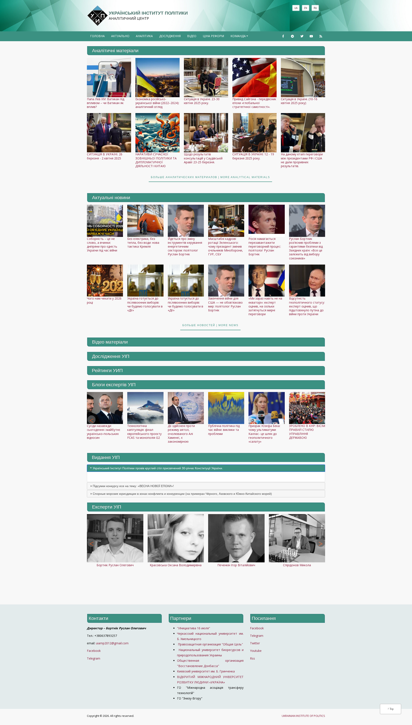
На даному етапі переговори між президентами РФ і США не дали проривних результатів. (302, 160)
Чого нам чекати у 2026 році (104, 300)
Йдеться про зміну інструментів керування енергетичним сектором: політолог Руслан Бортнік (185, 246)
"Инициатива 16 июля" (193, 628)
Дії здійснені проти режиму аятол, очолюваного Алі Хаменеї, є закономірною (181, 433)
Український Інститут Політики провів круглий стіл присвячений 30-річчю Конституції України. (158, 468)
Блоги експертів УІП (114, 384)
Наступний (320, 419)
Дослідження (170, 36)
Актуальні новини (111, 197)
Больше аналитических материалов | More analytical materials (210, 177)
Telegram (93, 658)
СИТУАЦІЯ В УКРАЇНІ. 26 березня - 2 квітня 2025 (104, 156)
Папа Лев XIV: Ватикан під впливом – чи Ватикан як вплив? (105, 103)
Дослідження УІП (110, 356)
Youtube (256, 651)
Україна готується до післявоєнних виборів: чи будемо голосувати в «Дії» (145, 304)
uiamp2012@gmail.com (112, 643)
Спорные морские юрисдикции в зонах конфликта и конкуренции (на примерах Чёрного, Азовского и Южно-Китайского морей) (182, 493)
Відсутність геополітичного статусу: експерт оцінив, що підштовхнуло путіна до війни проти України (307, 306)
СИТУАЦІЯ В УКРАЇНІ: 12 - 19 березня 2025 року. (253, 156)
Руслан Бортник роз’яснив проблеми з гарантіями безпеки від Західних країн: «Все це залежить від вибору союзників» (306, 248)
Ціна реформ (213, 36)
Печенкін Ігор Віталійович (236, 565)
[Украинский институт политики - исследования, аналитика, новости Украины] (97, 15)
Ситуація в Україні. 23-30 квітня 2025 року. (202, 101)
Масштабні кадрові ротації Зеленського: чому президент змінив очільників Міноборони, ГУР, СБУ (225, 246)
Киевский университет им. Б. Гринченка (206, 671)
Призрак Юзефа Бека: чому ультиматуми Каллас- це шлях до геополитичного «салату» (264, 433)
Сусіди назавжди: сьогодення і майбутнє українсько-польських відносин (103, 432)
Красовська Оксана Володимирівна (175, 565)
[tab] (206, 468)
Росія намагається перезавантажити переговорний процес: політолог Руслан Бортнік (264, 246)
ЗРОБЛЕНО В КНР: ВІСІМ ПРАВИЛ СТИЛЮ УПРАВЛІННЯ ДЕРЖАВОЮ (307, 432)
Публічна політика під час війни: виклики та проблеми (224, 430)
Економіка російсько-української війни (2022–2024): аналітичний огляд (157, 103)
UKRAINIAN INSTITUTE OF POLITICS (303, 716)
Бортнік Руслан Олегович (115, 565)
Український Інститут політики (148, 13)
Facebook (94, 651)
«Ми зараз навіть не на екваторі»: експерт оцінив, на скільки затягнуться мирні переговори (265, 306)
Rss (252, 658)
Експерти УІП (106, 507)
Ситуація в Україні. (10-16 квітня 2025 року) (299, 101)
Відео (191, 36)
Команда (239, 37)
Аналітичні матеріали (115, 50)
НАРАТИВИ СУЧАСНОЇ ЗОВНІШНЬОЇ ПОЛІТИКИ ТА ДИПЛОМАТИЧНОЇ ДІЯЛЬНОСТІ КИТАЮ (156, 160)
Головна (97, 36)
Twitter (255, 643)
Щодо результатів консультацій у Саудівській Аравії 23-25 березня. (203, 158)
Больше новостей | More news (210, 325)
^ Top (391, 708)
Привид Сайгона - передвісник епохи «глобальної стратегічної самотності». (254, 103)
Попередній (91, 419)
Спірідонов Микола (297, 565)
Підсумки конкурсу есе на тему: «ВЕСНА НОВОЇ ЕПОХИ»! (133, 486)
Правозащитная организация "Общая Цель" (210, 644)
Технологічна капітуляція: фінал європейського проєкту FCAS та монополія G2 (144, 432)
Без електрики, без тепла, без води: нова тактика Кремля (143, 242)
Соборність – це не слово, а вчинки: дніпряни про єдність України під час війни (102, 245)
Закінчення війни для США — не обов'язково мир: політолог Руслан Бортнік (225, 304)
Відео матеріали (110, 342)
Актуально (120, 36)
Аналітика (144, 36)
